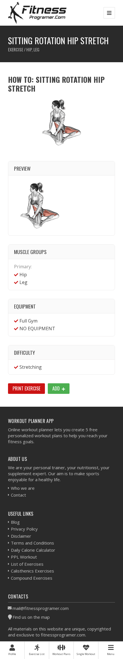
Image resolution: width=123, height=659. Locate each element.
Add (56, 388)
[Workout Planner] (37, 12)
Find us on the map (31, 617)
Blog (15, 522)
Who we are (23, 488)
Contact (18, 495)
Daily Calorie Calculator (33, 550)
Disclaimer (21, 536)
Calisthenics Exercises (32, 571)
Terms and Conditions (32, 543)
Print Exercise (26, 388)
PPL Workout (24, 557)
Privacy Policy (24, 529)
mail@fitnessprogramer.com (41, 608)
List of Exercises (27, 564)
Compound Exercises (31, 578)
